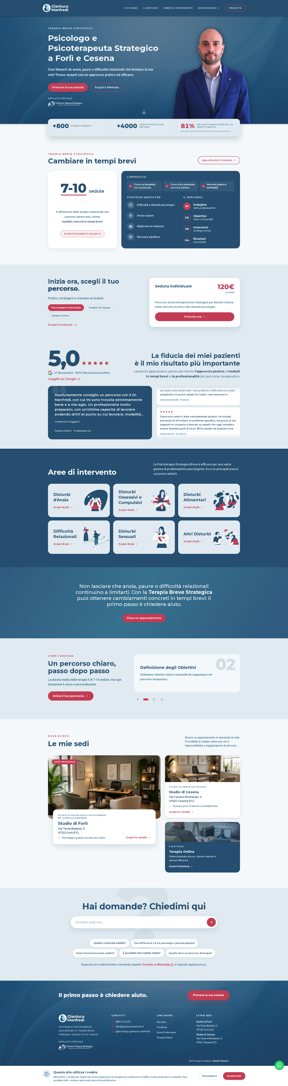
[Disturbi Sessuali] (144, 537)
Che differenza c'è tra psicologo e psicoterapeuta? (164, 943)
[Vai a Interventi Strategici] (154, 699)
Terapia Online (60, 315)
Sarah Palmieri (221, 1061)
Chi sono (131, 8)
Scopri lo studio (136, 837)
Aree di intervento (178, 8)
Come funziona (179, 866)
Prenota (235, 8)
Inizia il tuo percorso (68, 696)
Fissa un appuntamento (144, 618)
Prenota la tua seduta (68, 87)
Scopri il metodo (60, 324)
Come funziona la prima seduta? (95, 953)
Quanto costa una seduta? (110, 943)
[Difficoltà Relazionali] (79, 537)
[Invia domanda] (211, 922)
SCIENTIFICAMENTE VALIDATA (82, 234)
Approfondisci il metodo (217, 160)
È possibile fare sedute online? (141, 953)
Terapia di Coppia (99, 307)
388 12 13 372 (123, 1021)
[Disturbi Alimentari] (209, 500)
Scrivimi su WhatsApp (156, 964)
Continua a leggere (67, 421)
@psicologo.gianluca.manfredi (133, 1031)
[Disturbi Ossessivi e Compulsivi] (144, 500)
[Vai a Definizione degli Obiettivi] (146, 699)
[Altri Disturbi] (209, 537)
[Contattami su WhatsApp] (279, 1065)
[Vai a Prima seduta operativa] (138, 699)
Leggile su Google (62, 379)
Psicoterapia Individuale (66, 307)
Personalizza (209, 1076)
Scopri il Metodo (107, 87)
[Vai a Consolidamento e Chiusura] (162, 699)
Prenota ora (192, 316)
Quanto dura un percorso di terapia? (190, 953)
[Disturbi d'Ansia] (79, 500)
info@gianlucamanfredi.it (130, 1026)
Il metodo (150, 8)
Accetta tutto (234, 1076)
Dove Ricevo (207, 8)
